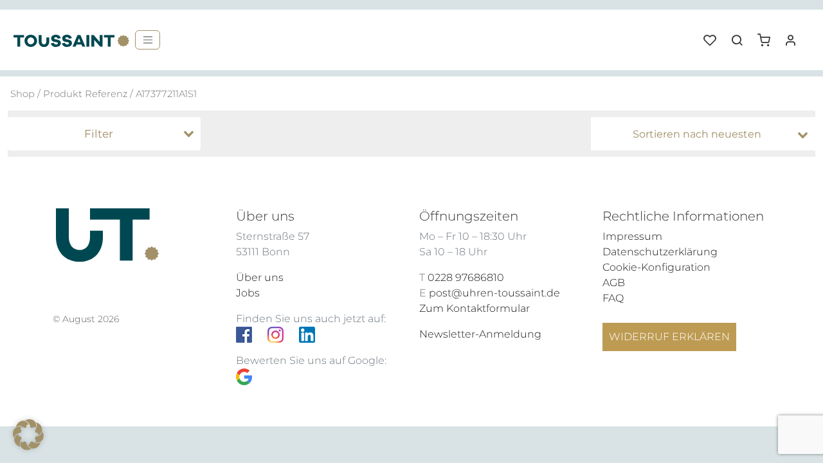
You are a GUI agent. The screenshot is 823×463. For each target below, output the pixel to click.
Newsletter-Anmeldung (480, 334)
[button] (768, 35)
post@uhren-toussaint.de (494, 293)
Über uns (260, 277)
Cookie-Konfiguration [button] (656, 267)
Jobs (248, 293)
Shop (22, 94)
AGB (613, 283)
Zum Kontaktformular (474, 308)
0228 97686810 (466, 277)
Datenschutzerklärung (660, 252)
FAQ (613, 298)
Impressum (632, 236)
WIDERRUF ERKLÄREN (669, 337)
